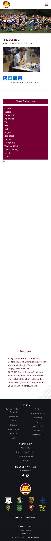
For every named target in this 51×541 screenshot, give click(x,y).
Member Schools (25, 456)
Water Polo (9, 115)
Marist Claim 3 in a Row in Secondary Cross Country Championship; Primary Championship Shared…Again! (26, 382)
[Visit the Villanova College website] (43, 510)
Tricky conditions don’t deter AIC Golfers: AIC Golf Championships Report (27, 360)
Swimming (9, 142)
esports (8, 111)
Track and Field (11, 146)
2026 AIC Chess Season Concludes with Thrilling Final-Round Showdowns (26, 374)
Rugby (7, 132)
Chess (13, 420)
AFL (6, 125)
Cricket (7, 108)
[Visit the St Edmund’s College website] (43, 502)
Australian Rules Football (13, 411)
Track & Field (37, 426)
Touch (7, 122)
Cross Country (11, 149)
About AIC (25, 447)
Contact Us (25, 470)
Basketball (9, 135)
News (7, 156)
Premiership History (25, 452)
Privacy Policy (25, 530)
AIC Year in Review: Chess (26, 82)
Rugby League (37, 413)
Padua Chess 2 (11, 40)
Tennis (7, 139)
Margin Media (33, 537)
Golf (6, 129)
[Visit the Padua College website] (31, 502)
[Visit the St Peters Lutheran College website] (31, 510)
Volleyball (9, 118)
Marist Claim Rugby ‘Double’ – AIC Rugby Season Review (24, 367)
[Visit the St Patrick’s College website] (19, 510)
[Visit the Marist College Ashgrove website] (19, 502)
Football (13, 433)
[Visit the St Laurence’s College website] (8, 510)
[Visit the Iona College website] (8, 502)
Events (7, 153)
